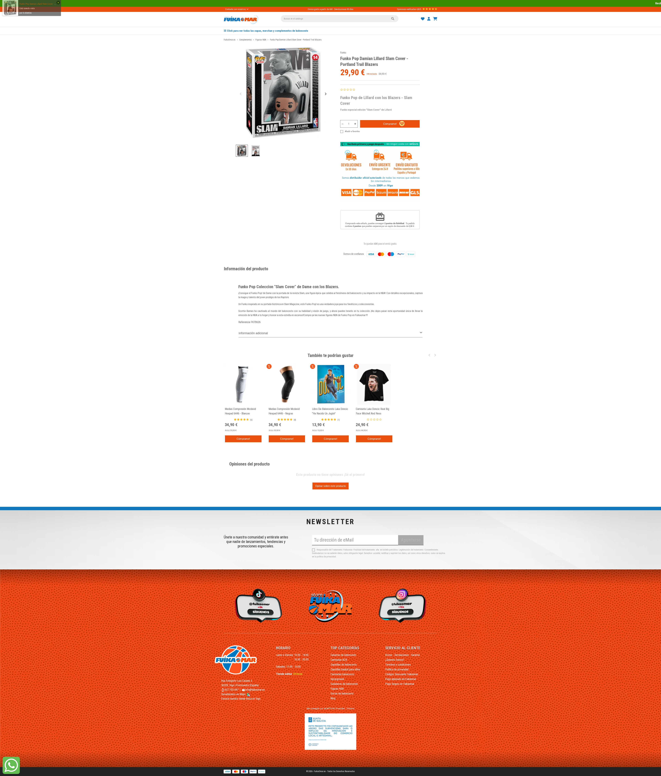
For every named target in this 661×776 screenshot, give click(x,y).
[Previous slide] (241, 94)
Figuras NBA (337, 688)
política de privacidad (326, 556)
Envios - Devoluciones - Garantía (402, 655)
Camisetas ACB (338, 659)
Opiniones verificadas (406, 9)
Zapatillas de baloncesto (343, 664)
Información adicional (253, 333)
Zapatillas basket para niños (345, 669)
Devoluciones (340, 9)
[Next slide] (325, 94)
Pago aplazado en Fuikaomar (400, 679)
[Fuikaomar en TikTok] (257, 605)
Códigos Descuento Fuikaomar (401, 674)
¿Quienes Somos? (394, 659)
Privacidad (340, 708)
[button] (242, 151)
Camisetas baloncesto (342, 674)
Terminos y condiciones (398, 664)
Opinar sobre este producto (330, 485)
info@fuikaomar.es (255, 689)
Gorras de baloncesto (342, 693)
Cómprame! (390, 123)
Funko (343, 52)
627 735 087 (231, 689)
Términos (350, 708)
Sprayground (337, 679)
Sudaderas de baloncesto (344, 684)
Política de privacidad (396, 669)
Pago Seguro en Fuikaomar (399, 684)
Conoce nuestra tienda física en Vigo (240, 698)
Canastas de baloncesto (343, 655)
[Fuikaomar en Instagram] (403, 605)
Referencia (244, 322)
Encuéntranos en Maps (233, 694)
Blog (332, 698)
